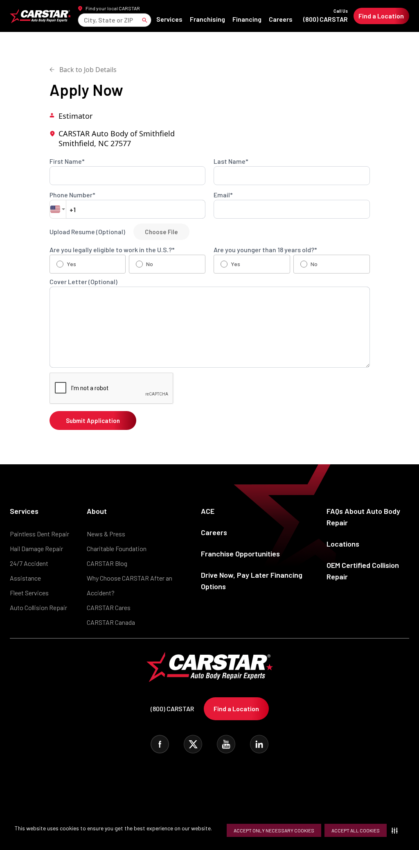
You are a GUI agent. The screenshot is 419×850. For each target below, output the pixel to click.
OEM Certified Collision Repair (363, 571)
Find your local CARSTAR (113, 8)
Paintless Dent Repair (39, 534)
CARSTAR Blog (107, 563)
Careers (281, 19)
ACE (207, 510)
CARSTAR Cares (109, 607)
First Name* (67, 161)
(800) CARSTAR (325, 15)
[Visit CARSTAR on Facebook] (160, 744)
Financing (246, 19)
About (97, 510)
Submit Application (93, 420)
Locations (343, 543)
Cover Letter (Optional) (83, 281)
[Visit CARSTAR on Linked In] (259, 744)
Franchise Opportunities (240, 553)
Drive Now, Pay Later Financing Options (251, 580)
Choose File (161, 231)
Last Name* (231, 161)
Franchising (207, 19)
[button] (396, 830)
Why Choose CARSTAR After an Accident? (129, 585)
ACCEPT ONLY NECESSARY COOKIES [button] (274, 830)
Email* (223, 195)
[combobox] (84, 20)
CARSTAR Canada (111, 622)
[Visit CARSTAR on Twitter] (193, 744)
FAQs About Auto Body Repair (363, 516)
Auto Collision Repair (38, 607)
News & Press (106, 534)
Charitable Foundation (116, 548)
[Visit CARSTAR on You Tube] (226, 744)
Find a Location (381, 16)
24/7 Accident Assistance (29, 570)
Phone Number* (72, 195)
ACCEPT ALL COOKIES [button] (355, 830)
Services (169, 19)
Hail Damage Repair (36, 548)
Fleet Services (29, 593)
